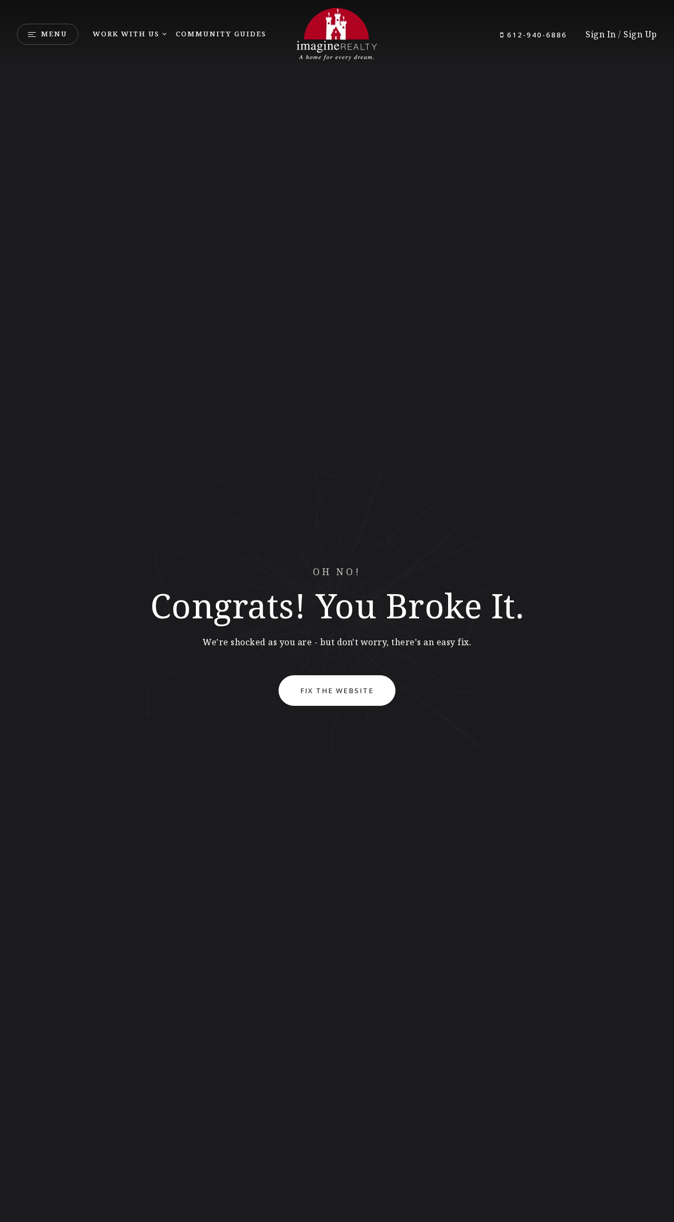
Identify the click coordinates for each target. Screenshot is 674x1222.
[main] (337, 611)
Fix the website (337, 690)
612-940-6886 (535, 35)
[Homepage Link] (336, 33)
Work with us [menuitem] (126, 33)
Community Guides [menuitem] (221, 33)
